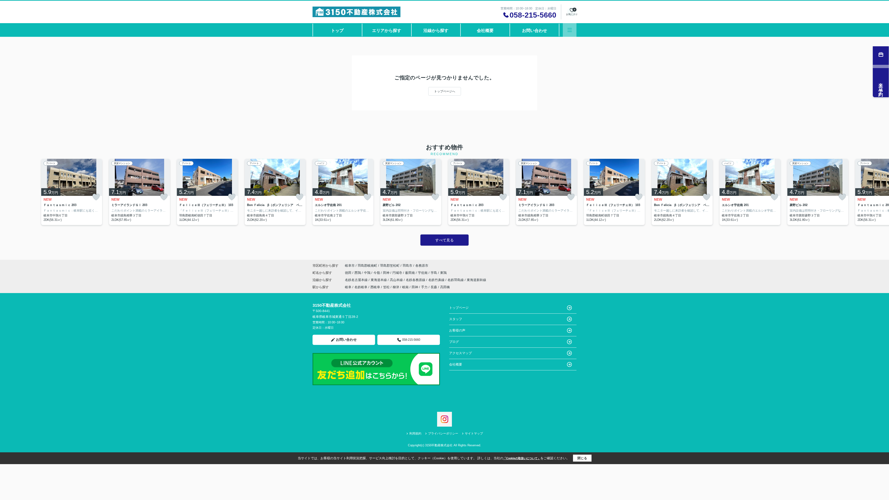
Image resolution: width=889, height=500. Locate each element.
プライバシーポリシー (443, 433)
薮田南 (410, 273)
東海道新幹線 (476, 280)
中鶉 (367, 273)
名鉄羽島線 (456, 280)
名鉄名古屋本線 (357, 280)
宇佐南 (423, 273)
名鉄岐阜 (360, 287)
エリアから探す (386, 30)
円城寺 (397, 273)
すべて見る (444, 240)
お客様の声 (457, 330)
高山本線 (397, 280)
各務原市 (421, 265)
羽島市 (407, 265)
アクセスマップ (460, 353)
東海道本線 (379, 280)
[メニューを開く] (569, 29)
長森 (434, 287)
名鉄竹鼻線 (436, 280)
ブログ (454, 342)
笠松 (386, 287)
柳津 (396, 287)
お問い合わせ (534, 30)
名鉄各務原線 (416, 280)
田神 (386, 273)
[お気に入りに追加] (96, 197)
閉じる (582, 458)
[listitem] (343, 192)
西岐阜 (375, 287)
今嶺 (377, 273)
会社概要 (485, 30)
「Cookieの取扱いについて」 (521, 458)
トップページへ (444, 91)
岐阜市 (350, 265)
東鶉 (443, 273)
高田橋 (445, 287)
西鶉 (358, 273)
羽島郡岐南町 (367, 265)
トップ (337, 30)
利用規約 (415, 433)
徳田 (348, 273)
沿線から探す (435, 30)
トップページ (459, 307)
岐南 (405, 287)
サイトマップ (474, 433)
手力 (424, 287)
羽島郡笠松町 (390, 265)
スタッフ (455, 319)
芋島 (434, 273)
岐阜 (348, 287)
